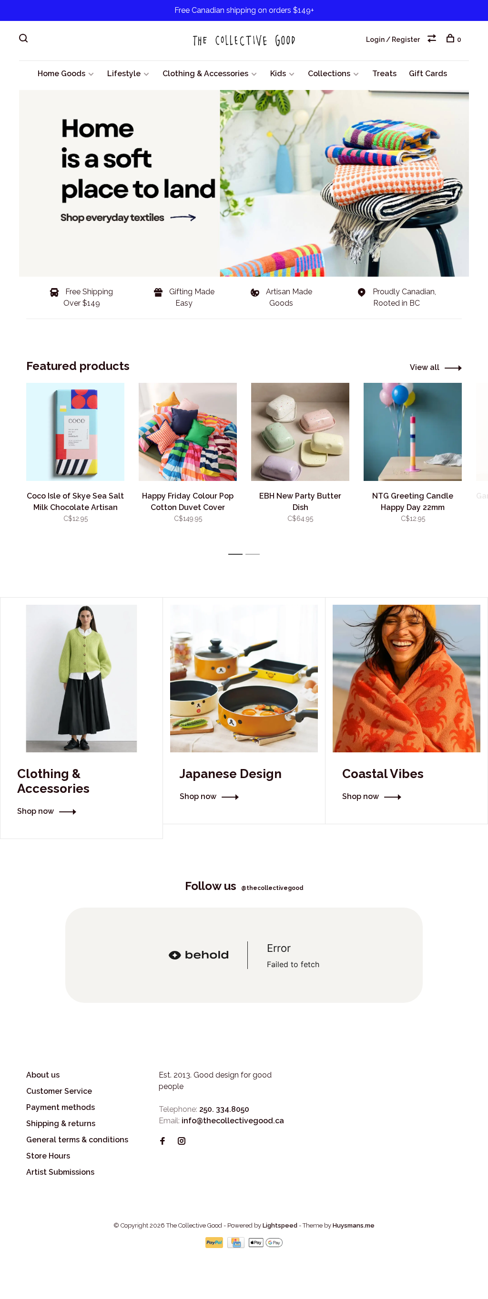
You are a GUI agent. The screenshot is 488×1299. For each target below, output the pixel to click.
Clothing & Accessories (205, 73)
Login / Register (393, 39)
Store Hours (48, 1155)
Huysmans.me (354, 1225)
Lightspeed (280, 1225)
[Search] (24, 39)
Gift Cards (428, 73)
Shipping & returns (60, 1123)
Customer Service (59, 1091)
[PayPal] (215, 1245)
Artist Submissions (60, 1172)
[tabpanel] (75, 464)
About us (43, 1074)
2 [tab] (255, 554)
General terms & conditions (77, 1139)
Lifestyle (124, 73)
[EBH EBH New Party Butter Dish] (300, 432)
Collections (329, 73)
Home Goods (61, 73)
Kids (278, 73)
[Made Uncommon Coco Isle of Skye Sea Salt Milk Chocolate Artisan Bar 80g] (75, 432)
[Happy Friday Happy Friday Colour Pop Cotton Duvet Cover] (188, 432)
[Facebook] (162, 1141)
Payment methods (60, 1107)
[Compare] (432, 39)
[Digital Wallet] (265, 1245)
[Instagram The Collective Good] (181, 1141)
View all (424, 367)
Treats (384, 73)
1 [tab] (238, 554)
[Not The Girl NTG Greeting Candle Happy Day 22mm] (413, 432)
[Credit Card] (236, 1245)
